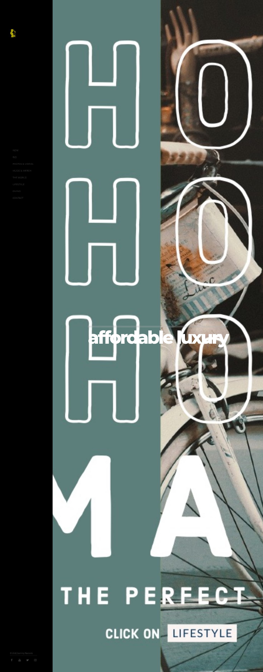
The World (19, 177)
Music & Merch (22, 171)
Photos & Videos (23, 164)
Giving (17, 191)
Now (16, 150)
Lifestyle (19, 184)
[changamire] (13, 35)
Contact (18, 198)
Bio (15, 157)
